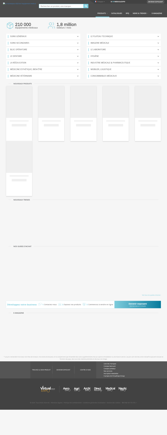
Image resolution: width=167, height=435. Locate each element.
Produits (101, 13)
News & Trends (139, 13)
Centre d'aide (85, 370)
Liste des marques (110, 364)
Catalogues (116, 13)
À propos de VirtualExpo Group (114, 376)
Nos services (108, 371)
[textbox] (61, 6)
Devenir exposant (63, 370)
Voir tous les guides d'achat (151, 295)
